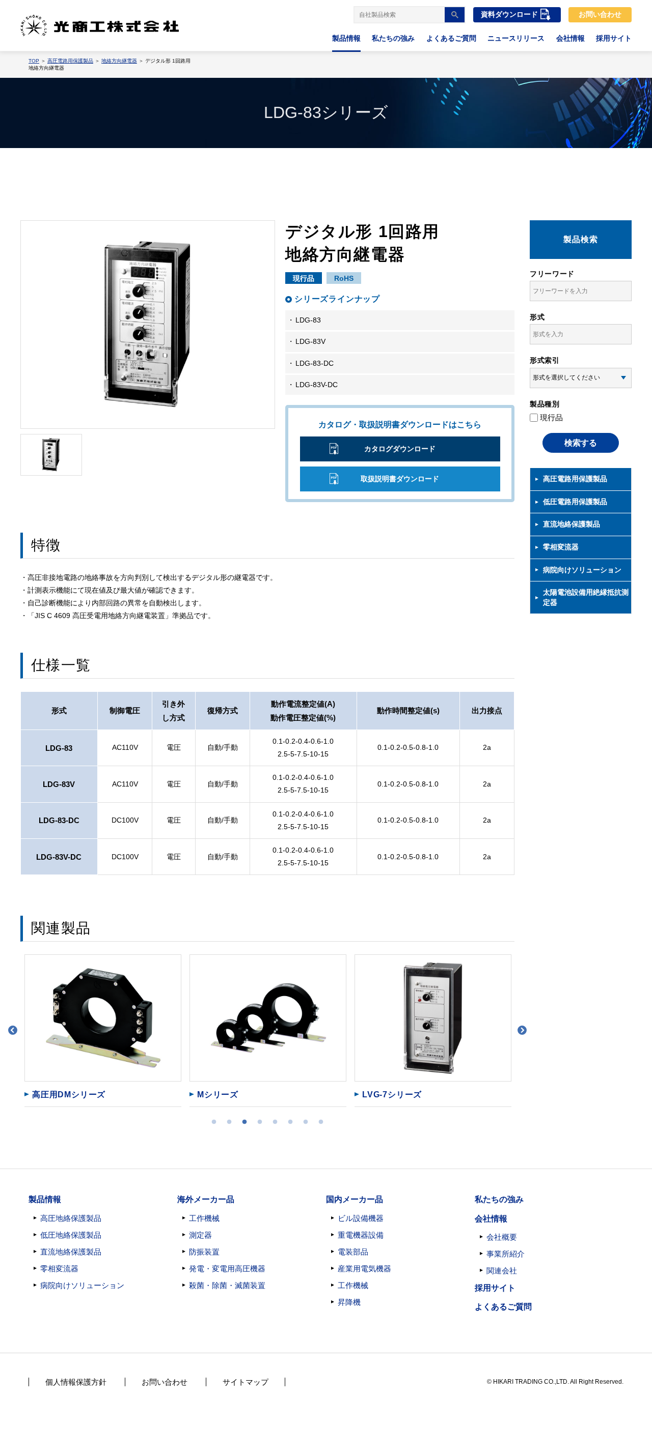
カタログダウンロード (400, 449)
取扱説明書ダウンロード (400, 479)
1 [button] (214, 1122)
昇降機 (349, 1302)
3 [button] (244, 1122)
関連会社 (501, 1270)
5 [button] (275, 1122)
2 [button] (229, 1122)
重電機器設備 (361, 1235)
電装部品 (353, 1251)
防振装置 (204, 1251)
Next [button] (522, 1031)
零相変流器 (561, 547)
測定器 (200, 1235)
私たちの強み (393, 38)
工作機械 (204, 1218)
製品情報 (346, 38)
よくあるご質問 (451, 38)
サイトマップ (245, 1382)
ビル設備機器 (361, 1218)
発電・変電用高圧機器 (227, 1268)
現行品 (551, 417)
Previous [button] (13, 1031)
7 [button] (306, 1122)
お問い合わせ (600, 14)
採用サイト (614, 38)
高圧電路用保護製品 (70, 61)
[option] (102, 1030)
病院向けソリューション (582, 570)
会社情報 (570, 38)
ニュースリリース (516, 38)
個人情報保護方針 (75, 1382)
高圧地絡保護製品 (70, 1218)
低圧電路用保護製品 (575, 502)
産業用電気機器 (364, 1268)
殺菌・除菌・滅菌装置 (227, 1285)
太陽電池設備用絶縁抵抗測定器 (586, 597)
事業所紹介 (505, 1253)
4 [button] (260, 1122)
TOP (34, 61)
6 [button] (290, 1122)
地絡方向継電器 (119, 61)
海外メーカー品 (205, 1199)
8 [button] (321, 1122)
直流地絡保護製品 (571, 524)
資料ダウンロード (509, 14)
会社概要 (501, 1237)
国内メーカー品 (354, 1199)
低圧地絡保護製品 (70, 1235)
